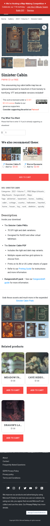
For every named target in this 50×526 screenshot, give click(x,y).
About (5, 458)
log (18, 206)
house (12, 206)
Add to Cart (25, 177)
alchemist (11, 199)
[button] (44, 27)
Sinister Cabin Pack (25, 300)
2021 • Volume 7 (18, 191)
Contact (6, 461)
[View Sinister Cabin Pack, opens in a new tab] (4, 164)
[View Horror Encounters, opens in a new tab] (26, 164)
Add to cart (12, 390)
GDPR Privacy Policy (11, 471)
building (39, 199)
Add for (11, 167)
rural (24, 206)
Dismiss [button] (30, 10)
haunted (41, 203)
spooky (41, 206)
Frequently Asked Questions (14, 465)
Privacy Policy (31, 504)
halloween (31, 203)
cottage (12, 203)
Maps (29, 195)
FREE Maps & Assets (35, 191)
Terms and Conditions (11, 478)
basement (22, 199)
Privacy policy (8, 474)
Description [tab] (9, 215)
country (21, 203)
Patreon (35, 110)
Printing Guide (25, 269)
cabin (4, 203)
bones (31, 199)
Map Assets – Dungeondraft (13, 195)
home (4, 206)
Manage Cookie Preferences (37, 512)
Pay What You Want (10, 118)
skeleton (32, 206)
